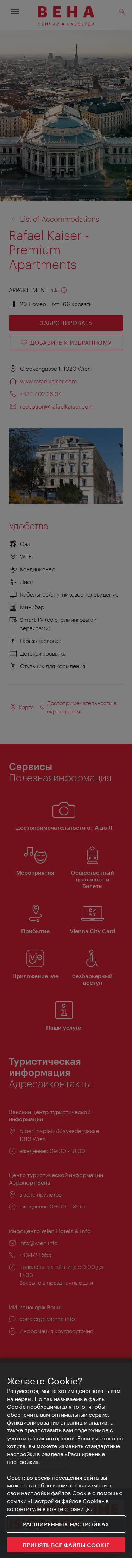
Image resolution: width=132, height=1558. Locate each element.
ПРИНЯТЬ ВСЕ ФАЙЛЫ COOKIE (66, 1544)
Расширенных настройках (66, 1524)
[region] (66, 1458)
